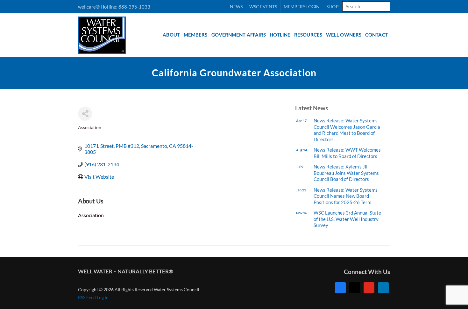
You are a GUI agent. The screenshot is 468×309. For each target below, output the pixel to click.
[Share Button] (85, 113)
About (171, 35)
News (236, 6)
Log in (103, 297)
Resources (308, 35)
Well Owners (343, 35)
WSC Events (263, 6)
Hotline (280, 35)
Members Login (302, 6)
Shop (332, 6)
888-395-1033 (134, 7)
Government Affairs (238, 35)
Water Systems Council (111, 35)
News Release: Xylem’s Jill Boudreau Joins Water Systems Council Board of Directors (346, 173)
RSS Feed (87, 297)
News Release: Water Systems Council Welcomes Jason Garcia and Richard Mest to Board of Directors (347, 130)
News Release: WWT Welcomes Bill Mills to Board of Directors (347, 153)
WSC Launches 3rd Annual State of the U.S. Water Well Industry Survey (347, 219)
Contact (376, 35)
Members (196, 35)
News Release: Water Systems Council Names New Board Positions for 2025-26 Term (346, 196)
